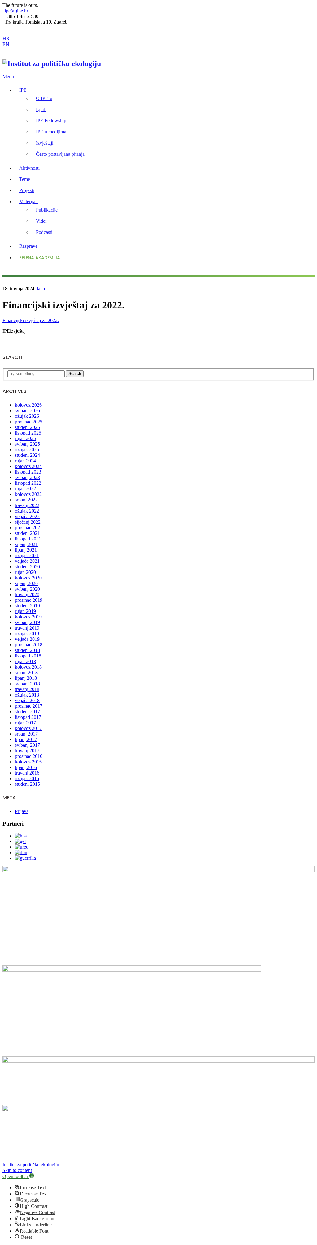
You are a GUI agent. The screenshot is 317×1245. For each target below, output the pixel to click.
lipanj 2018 (26, 678)
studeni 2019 (27, 605)
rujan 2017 (25, 722)
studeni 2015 (27, 784)
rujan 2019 (25, 611)
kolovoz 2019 (28, 616)
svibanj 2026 (27, 410)
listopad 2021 (28, 538)
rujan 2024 (25, 460)
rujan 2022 (25, 488)
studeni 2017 (27, 711)
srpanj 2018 (26, 672)
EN (5, 44)
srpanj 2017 (26, 733)
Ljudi (41, 109)
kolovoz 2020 (28, 577)
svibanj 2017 (27, 745)
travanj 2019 (27, 628)
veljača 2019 (27, 639)
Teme (24, 179)
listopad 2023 (28, 471)
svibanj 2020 (27, 589)
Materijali (28, 201)
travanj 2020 (27, 594)
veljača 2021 (27, 561)
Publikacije (47, 209)
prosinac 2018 (28, 644)
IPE (23, 90)
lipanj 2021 (26, 550)
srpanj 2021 (26, 544)
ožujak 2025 (27, 449)
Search (74, 373)
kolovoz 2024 (28, 466)
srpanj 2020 (26, 583)
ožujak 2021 (27, 555)
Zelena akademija (39, 258)
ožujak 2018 (27, 694)
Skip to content (17, 1170)
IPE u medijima (51, 131)
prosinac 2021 (28, 527)
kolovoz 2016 (28, 761)
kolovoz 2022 (28, 494)
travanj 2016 (27, 772)
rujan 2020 (25, 572)
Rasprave (28, 246)
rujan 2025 (25, 438)
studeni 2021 (27, 533)
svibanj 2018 (27, 683)
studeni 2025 (27, 427)
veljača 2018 (27, 700)
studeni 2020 (27, 566)
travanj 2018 (27, 689)
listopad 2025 (28, 432)
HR (6, 38)
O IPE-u (44, 98)
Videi (41, 221)
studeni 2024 (27, 455)
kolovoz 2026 (28, 405)
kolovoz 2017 (28, 728)
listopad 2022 (28, 483)
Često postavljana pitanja (60, 154)
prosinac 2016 (28, 756)
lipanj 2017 (26, 739)
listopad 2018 (28, 655)
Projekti (26, 190)
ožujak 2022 (27, 510)
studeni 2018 (27, 650)
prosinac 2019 (28, 600)
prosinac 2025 (28, 421)
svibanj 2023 (27, 477)
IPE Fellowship (51, 120)
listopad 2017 (28, 717)
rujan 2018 (25, 661)
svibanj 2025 (27, 444)
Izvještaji (44, 143)
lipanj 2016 (26, 767)
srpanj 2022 (26, 499)
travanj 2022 (27, 505)
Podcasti (44, 232)
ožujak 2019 (27, 633)
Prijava (21, 811)
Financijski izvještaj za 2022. (30, 320)
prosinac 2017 (28, 706)
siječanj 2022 (28, 522)
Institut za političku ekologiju (30, 1164)
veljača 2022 (27, 516)
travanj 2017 (27, 750)
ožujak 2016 (27, 778)
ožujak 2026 (27, 416)
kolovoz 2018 (28, 667)
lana (41, 288)
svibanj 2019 (27, 622)
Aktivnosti (29, 168)
